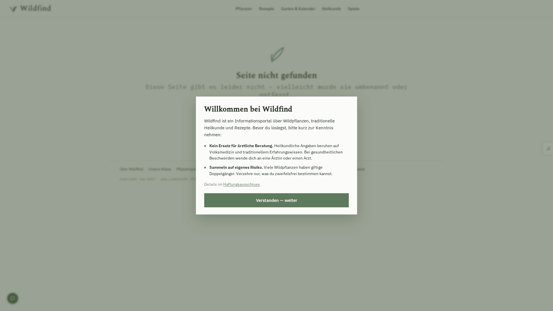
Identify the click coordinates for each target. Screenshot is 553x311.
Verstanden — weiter (276, 200)
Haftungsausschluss (241, 184)
